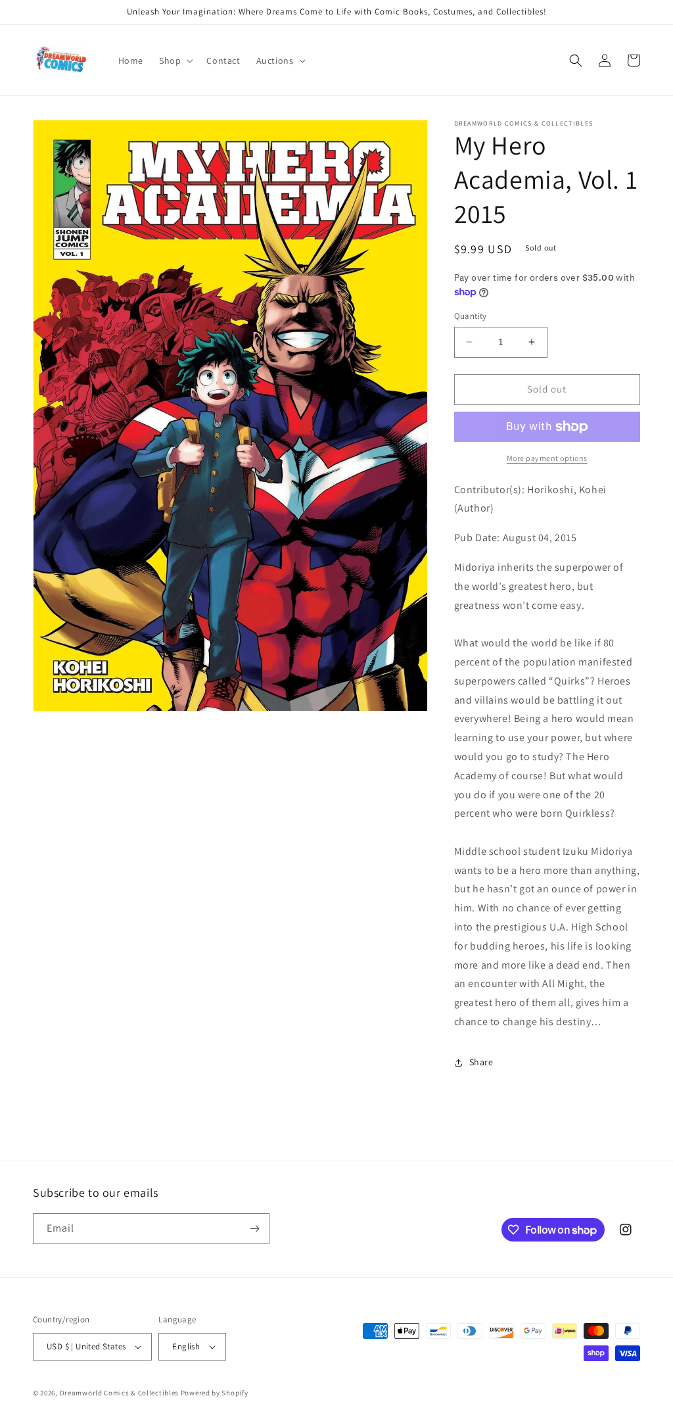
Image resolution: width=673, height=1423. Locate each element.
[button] (174, 60)
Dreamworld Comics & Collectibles (119, 1392)
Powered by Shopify (214, 1392)
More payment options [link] (547, 458)
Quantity (470, 316)
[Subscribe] (254, 1228)
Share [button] (481, 1062)
